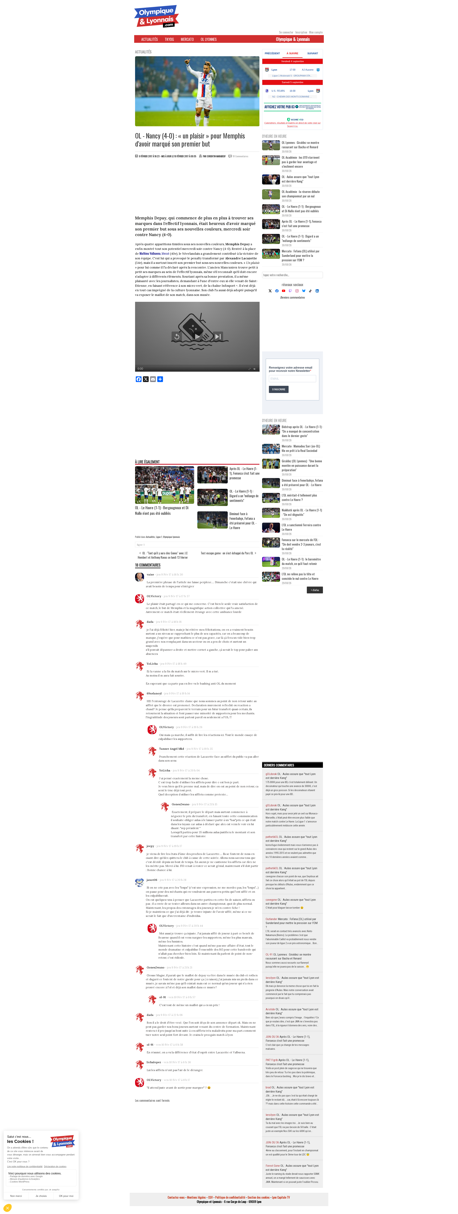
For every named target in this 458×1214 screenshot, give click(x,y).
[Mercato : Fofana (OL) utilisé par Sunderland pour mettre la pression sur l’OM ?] (271, 254)
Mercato (187, 39)
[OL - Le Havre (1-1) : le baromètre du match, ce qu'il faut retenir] (271, 562)
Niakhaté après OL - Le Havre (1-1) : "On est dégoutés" (302, 512)
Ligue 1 (159, 537)
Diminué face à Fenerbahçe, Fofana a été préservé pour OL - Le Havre (243, 520)
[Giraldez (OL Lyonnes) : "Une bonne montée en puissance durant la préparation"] (271, 464)
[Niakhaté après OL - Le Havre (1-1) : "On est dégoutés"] (271, 513)
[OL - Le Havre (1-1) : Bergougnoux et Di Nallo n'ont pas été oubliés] (164, 502)
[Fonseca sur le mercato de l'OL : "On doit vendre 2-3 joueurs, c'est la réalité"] (271, 543)
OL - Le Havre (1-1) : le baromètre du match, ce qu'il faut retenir (301, 561)
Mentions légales (196, 1197)
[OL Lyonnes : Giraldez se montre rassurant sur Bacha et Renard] (271, 145)
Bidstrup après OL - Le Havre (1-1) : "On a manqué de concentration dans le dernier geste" (302, 431)
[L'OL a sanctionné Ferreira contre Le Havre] (271, 528)
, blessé (154, 253)
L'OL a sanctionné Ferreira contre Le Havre (301, 527)
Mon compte (316, 32)
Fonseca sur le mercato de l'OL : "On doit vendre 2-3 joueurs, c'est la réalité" (301, 544)
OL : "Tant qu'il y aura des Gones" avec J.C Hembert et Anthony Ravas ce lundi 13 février (163, 555)
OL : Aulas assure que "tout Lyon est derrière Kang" (300, 178)
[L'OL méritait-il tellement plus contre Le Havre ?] (271, 498)
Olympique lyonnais (171, 537)
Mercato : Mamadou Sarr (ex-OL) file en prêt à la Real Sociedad (301, 448)
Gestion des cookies (259, 1197)
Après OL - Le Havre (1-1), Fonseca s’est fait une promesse (245, 473)
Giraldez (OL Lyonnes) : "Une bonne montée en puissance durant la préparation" (302, 465)
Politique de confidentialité (230, 1197)
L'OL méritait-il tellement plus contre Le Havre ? (299, 497)
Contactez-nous (176, 1197)
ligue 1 (141, 544)
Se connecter (286, 32)
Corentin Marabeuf (216, 156)
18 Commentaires (240, 156)
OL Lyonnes (209, 39)
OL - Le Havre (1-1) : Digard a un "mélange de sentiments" (244, 496)
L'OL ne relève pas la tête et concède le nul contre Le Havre (300, 576)
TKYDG (169, 39)
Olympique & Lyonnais (293, 39)
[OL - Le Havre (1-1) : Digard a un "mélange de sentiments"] (212, 505)
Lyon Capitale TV (281, 1197)
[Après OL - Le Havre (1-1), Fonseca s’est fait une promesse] (212, 482)
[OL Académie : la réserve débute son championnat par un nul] (271, 194)
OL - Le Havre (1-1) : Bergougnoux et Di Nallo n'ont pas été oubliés (162, 510)
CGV (210, 1197)
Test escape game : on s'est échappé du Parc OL (227, 553)
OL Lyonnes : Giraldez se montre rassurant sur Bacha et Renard (300, 144)
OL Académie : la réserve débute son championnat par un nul (301, 193)
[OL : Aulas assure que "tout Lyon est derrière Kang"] (271, 179)
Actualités (149, 39)
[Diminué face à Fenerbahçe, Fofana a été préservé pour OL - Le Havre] (212, 527)
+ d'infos (315, 590)
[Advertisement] (197, 187)
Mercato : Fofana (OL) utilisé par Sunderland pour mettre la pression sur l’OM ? (301, 255)
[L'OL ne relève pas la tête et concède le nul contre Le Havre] (271, 577)
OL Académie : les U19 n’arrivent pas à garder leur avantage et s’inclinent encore (301, 162)
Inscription (301, 32)
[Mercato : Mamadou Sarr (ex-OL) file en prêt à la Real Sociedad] (271, 449)
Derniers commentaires (292, 297)
